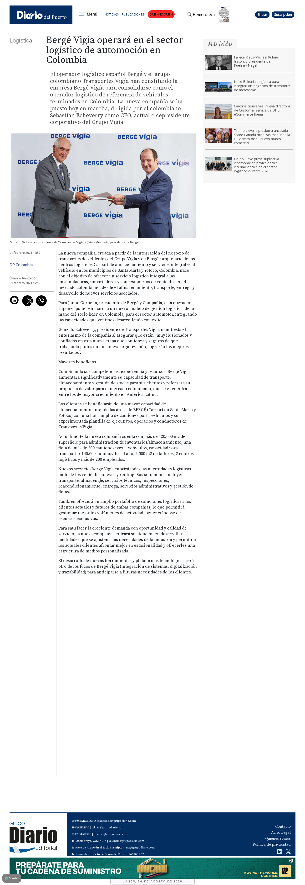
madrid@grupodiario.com (111, 834)
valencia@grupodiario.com (126, 841)
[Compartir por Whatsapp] (41, 300)
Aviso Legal (281, 832)
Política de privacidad (272, 844)
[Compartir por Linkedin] (14, 300)
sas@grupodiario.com (140, 847)
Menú (92, 14)
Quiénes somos (278, 838)
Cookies (12, 878)
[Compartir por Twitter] (27, 300)
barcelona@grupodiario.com (117, 821)
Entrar (262, 14)
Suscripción (283, 14)
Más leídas (220, 44)
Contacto (283, 826)
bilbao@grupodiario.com (108, 827)
